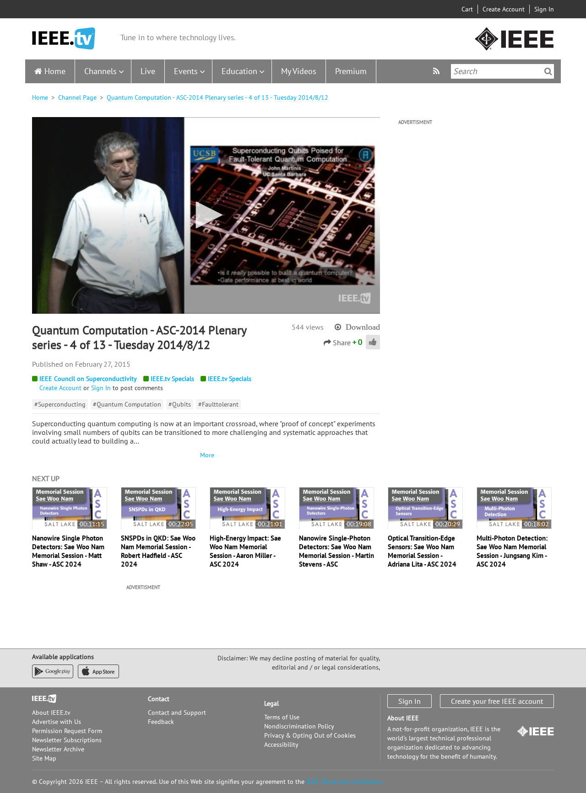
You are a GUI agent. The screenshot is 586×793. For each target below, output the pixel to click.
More (206, 455)
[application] (206, 215)
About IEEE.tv (51, 712)
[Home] (63, 38)
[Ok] (548, 71)
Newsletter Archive (58, 749)
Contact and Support (177, 712)
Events (186, 71)
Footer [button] (41, 699)
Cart (467, 9)
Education (239, 71)
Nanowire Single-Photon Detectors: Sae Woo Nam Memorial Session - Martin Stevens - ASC (336, 551)
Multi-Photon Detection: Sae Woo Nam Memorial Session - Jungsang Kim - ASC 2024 (512, 551)
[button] (206, 215)
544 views (308, 327)
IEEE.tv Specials (172, 379)
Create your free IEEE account (497, 701)
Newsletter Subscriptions (67, 740)
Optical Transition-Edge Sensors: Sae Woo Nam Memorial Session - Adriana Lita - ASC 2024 (422, 551)
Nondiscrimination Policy (299, 726)
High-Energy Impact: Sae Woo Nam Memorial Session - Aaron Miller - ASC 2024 (245, 551)
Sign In (544, 9)
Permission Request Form (67, 731)
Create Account (504, 9)
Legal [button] (271, 703)
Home (54, 71)
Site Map (44, 758)
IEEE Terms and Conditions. (344, 781)
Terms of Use (281, 717)
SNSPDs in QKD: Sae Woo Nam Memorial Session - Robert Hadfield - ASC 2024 (158, 551)
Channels (100, 71)
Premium (351, 71)
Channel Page (77, 97)
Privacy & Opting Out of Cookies (310, 735)
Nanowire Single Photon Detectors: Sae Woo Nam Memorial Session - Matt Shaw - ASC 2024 (68, 551)
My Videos (298, 71)
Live (148, 71)
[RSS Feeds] (437, 71)
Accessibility (281, 744)
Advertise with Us (56, 722)
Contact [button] (158, 699)
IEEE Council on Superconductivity (88, 379)
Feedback (161, 722)
